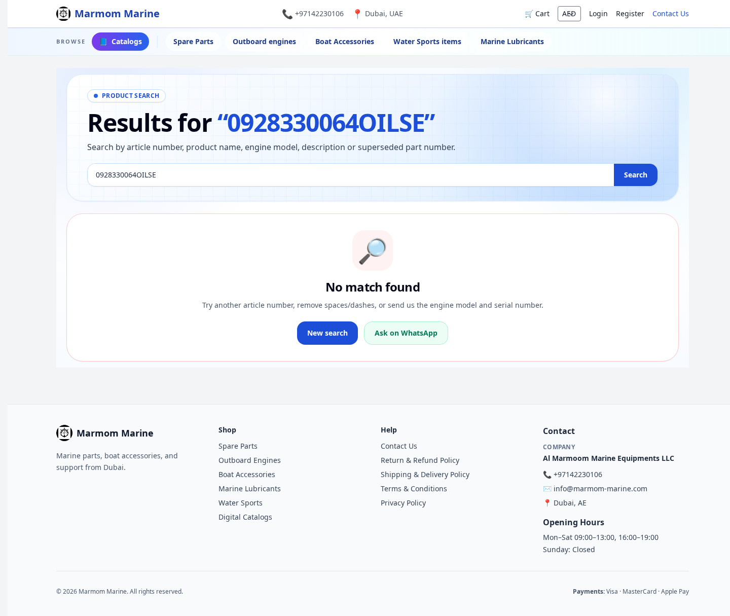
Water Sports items (427, 41)
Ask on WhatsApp (406, 333)
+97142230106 (319, 13)
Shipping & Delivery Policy (425, 474)
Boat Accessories (344, 41)
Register (630, 13)
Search (635, 174)
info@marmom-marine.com (600, 488)
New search (327, 333)
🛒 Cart (537, 13)
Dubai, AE (570, 503)
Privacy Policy (403, 503)
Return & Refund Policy (420, 460)
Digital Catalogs (245, 517)
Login (598, 13)
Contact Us (670, 13)
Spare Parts (193, 41)
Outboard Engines (249, 460)
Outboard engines (264, 41)
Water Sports (240, 503)
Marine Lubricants (512, 41)
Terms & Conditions (414, 488)
